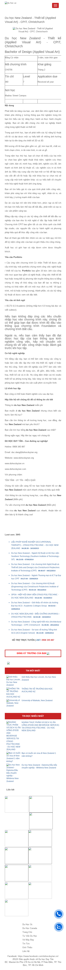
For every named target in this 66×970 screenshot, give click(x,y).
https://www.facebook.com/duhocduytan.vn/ (38, 956)
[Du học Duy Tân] (12, 3)
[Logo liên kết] (16, 804)
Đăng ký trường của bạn (32, 653)
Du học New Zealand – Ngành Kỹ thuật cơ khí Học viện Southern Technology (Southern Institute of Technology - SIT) (35, 556)
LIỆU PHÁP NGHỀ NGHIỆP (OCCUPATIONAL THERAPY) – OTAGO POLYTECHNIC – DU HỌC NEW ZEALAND (34, 545)
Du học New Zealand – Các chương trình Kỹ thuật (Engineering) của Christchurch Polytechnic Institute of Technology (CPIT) (34, 586)
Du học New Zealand (23, 38)
